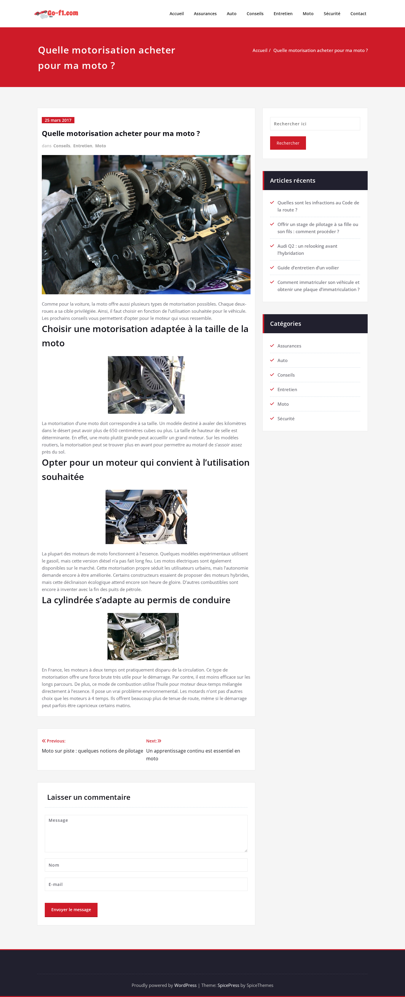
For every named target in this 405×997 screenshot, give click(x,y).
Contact (358, 13)
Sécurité (332, 13)
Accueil (177, 13)
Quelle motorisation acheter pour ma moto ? (320, 50)
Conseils (255, 13)
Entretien (283, 13)
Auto (232, 13)
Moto (308, 13)
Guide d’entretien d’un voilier (308, 268)
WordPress (185, 985)
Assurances (205, 13)
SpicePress (228, 985)
